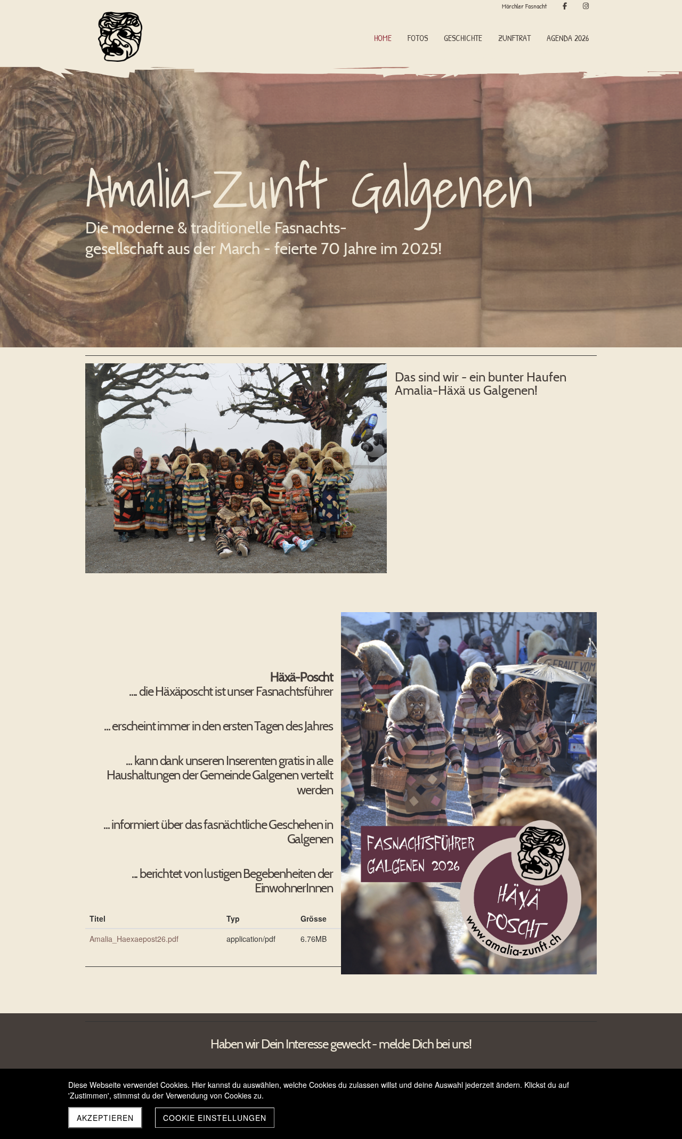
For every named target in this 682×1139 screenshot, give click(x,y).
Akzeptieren (105, 1117)
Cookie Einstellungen (214, 1117)
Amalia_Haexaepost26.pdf (134, 938)
